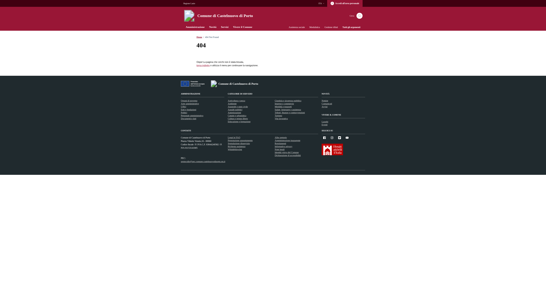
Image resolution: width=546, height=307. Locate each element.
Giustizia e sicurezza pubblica (288, 100)
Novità (212, 27)
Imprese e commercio (284, 103)
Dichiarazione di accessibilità (288, 155)
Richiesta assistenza (236, 146)
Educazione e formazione (239, 121)
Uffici (183, 106)
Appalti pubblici (235, 109)
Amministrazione (195, 27)
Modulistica (314, 27)
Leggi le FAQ (234, 137)
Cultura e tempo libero (238, 118)
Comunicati (327, 103)
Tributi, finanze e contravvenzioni (290, 112)
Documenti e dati (188, 118)
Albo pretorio (281, 137)
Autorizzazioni (234, 112)
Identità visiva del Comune (287, 152)
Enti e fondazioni (188, 109)
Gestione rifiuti (331, 27)
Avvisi (324, 106)
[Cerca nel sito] (359, 16)
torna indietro (203, 65)
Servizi (224, 27)
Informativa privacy (283, 146)
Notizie (325, 100)
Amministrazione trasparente (287, 140)
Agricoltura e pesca (236, 100)
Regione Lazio (189, 3)
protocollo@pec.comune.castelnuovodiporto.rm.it (203, 161)
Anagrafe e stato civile (238, 106)
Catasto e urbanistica (237, 115)
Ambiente (232, 103)
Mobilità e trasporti (283, 106)
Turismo (278, 115)
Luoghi (325, 122)
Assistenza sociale (297, 27)
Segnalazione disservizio (239, 143)
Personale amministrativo (192, 115)
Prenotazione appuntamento (240, 140)
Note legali (280, 149)
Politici (184, 112)
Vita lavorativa (281, 118)
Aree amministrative (190, 103)
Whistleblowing (235, 149)
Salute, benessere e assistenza (288, 109)
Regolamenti (280, 143)
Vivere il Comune (242, 27)
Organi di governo (189, 100)
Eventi (324, 125)
